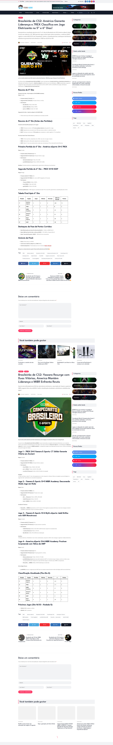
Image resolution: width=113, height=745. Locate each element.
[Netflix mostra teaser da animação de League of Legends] (27, 713)
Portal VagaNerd (35, 258)
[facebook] (85, 1)
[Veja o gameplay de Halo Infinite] (47, 713)
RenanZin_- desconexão (55, 617)
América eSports (30, 253)
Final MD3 (41, 255)
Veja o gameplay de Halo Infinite (46, 723)
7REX (24, 253)
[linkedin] (90, 1)
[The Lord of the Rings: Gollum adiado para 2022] (47, 351)
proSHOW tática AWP (44, 617)
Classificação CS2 (64, 253)
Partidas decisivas (26, 258)
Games (20, 17)
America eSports (30, 614)
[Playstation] (84, 44)
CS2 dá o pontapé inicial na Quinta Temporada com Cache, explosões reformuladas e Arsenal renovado (81, 83)
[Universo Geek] (84, 32)
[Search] (88, 12)
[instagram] (94, 1)
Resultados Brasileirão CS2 (47, 258)
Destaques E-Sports (61, 614)
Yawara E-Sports (26, 619)
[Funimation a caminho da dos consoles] (27, 351)
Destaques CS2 (26, 255)
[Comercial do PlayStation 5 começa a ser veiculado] (86, 351)
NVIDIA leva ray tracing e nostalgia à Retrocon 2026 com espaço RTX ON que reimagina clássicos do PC (82, 57)
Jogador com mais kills (50, 255)
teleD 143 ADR (66, 617)
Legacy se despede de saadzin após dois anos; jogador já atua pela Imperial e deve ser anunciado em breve (83, 75)
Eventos (20, 371)
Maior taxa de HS (60, 255)
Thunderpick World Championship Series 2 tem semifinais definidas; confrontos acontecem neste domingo (83, 66)
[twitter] (88, 1)
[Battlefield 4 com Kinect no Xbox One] (66, 351)
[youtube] (92, 1)
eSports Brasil (34, 255)
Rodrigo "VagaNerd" (25, 42)
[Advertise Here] (73, 6)
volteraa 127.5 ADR (58, 258)
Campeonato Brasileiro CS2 (52, 253)
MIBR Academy (25, 617)
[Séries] (84, 38)
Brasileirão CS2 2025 (40, 253)
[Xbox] (84, 26)
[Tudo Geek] (25, 7)
